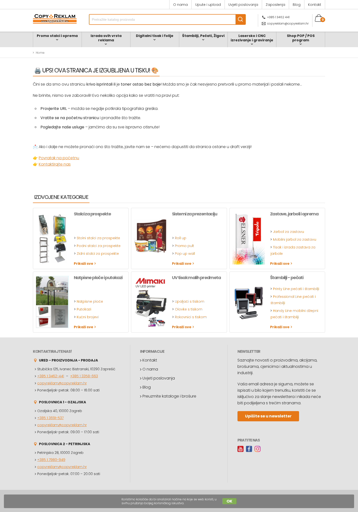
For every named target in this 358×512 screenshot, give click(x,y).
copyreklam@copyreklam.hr (288, 23)
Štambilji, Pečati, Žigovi (203, 35)
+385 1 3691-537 (50, 417)
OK (229, 501)
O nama (180, 4)
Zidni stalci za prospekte (98, 253)
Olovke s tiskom (188, 309)
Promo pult (184, 245)
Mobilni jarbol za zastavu (294, 239)
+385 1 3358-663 (84, 376)
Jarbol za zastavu (288, 231)
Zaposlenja (275, 4)
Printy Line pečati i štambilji (296, 288)
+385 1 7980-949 (51, 459)
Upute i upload (208, 4)
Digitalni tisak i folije (154, 35)
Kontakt (314, 4)
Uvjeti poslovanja (243, 4)
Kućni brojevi (88, 317)
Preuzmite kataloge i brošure (169, 396)
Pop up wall (185, 253)
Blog (297, 4)
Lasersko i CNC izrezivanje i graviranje (252, 38)
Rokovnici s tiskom (191, 317)
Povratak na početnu (59, 158)
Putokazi (84, 309)
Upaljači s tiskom (189, 301)
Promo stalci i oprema (57, 35)
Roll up (180, 238)
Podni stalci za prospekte (99, 245)
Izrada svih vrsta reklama (106, 38)
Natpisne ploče (90, 301)
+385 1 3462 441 (278, 17)
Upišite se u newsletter (268, 416)
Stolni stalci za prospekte (98, 238)
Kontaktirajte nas (55, 164)
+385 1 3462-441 (50, 376)
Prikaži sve (83, 263)
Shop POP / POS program (301, 38)
